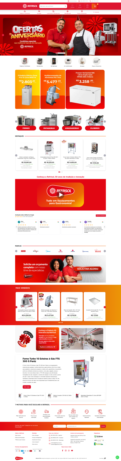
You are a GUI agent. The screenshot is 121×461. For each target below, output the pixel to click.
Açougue (39, 13)
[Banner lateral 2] (52, 89)
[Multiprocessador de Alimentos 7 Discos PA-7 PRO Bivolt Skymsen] (49, 301)
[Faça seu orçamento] (60, 269)
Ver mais (26, 387)
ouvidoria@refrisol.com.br (56, 442)
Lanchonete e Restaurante (53, 13)
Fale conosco (35, 444)
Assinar (103, 426)
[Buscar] (65, 6)
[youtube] (72, 450)
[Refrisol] (30, 6)
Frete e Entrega (35, 435)
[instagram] (66, 450)
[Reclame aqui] (100, 444)
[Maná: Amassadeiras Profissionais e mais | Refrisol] (98, 251)
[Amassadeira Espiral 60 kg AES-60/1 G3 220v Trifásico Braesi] (49, 148)
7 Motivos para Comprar (20, 439)
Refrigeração (68, 13)
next (118, 35)
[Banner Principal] (60, 35)
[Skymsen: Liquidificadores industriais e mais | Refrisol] (35, 251)
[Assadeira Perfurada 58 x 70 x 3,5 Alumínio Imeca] (95, 301)
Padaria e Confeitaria (25, 13)
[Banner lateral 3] (85, 89)
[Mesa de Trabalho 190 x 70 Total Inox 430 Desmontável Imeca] (72, 301)
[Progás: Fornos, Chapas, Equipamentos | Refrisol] (73, 251)
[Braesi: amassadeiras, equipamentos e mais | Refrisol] (60, 251)
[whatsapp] (69, 450)
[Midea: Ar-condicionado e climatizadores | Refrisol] (48, 251)
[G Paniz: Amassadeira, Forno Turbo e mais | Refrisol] (23, 251)
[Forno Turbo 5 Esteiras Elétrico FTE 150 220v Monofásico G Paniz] (72, 148)
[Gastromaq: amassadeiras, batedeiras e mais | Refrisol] (85, 251)
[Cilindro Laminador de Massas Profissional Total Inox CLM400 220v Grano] (26, 148)
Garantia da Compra (36, 439)
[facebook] (62, 450)
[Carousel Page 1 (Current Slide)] (59, 322)
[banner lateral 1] (27, 89)
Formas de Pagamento (37, 437)
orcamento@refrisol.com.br (56, 444)
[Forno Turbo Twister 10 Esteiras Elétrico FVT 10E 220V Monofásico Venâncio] (95, 148)
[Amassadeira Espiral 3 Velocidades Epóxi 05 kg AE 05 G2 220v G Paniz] (26, 301)
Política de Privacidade (20, 437)
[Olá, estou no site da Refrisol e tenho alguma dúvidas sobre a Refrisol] (117, 457)
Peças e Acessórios (82, 13)
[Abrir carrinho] (95, 6)
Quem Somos (18, 435)
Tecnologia (101, 458)
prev (3, 35)
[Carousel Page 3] (62, 322)
